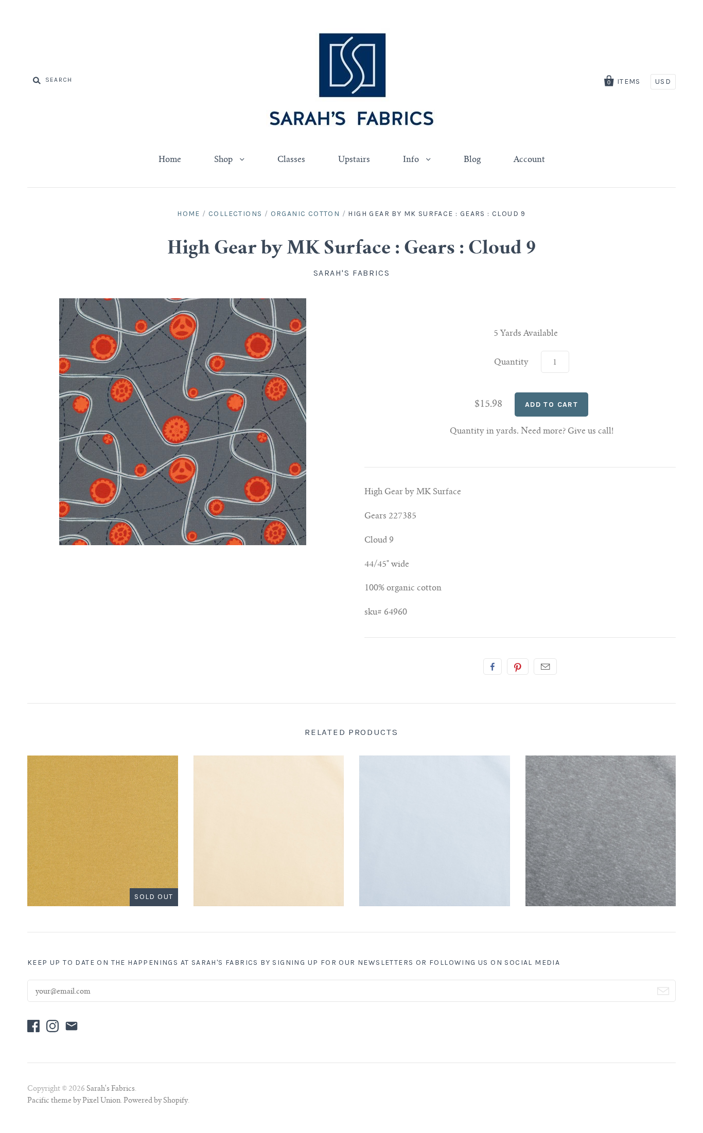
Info (412, 160)
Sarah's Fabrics (351, 273)
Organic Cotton (305, 213)
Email (545, 666)
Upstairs (354, 160)
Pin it (518, 666)
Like (492, 666)
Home (170, 160)
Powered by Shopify (156, 1101)
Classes (291, 160)
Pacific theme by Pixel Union (73, 1101)
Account (529, 160)
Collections (235, 213)
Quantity (511, 362)
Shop (224, 160)
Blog (472, 160)
